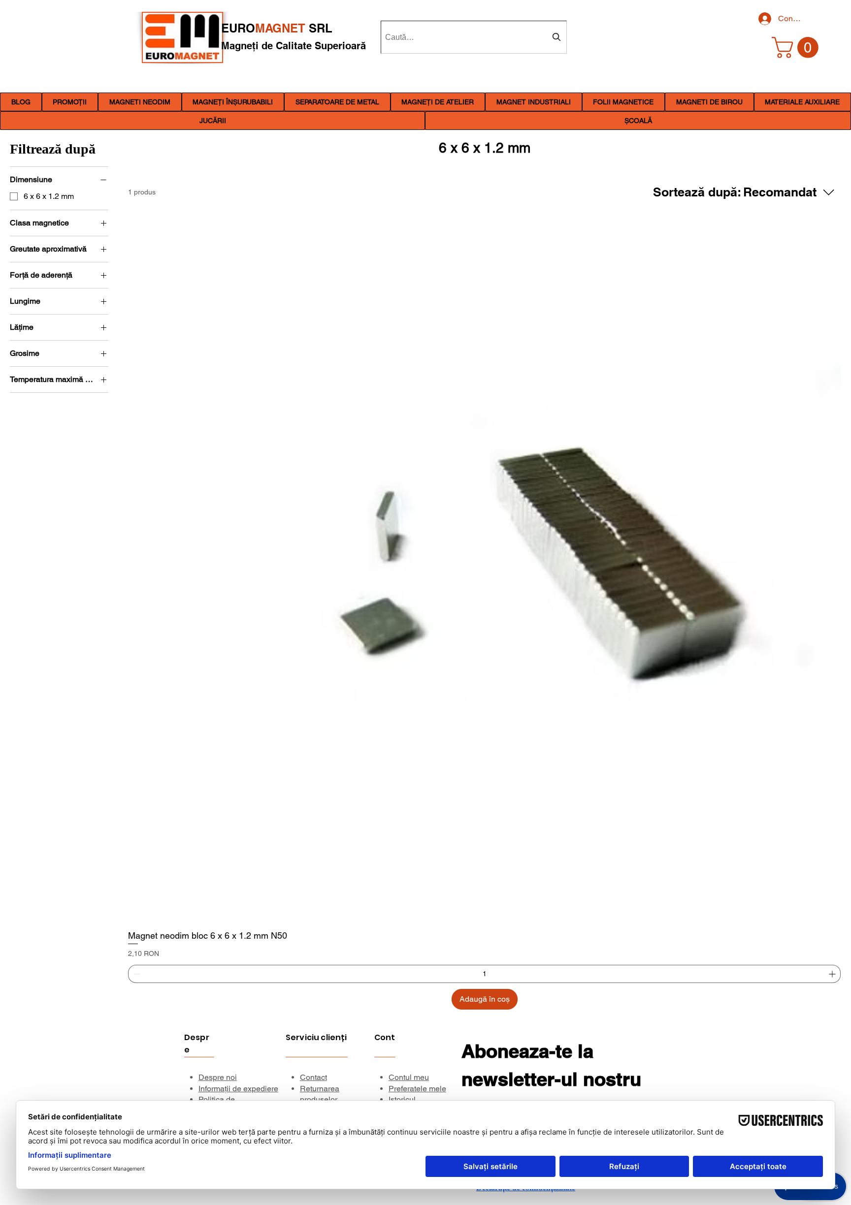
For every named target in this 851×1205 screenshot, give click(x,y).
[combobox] (474, 37)
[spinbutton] (484, 974)
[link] (797, 47)
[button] (140, 102)
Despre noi (217, 1077)
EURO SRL (276, 28)
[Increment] (833, 974)
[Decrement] (136, 974)
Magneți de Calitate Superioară (293, 46)
